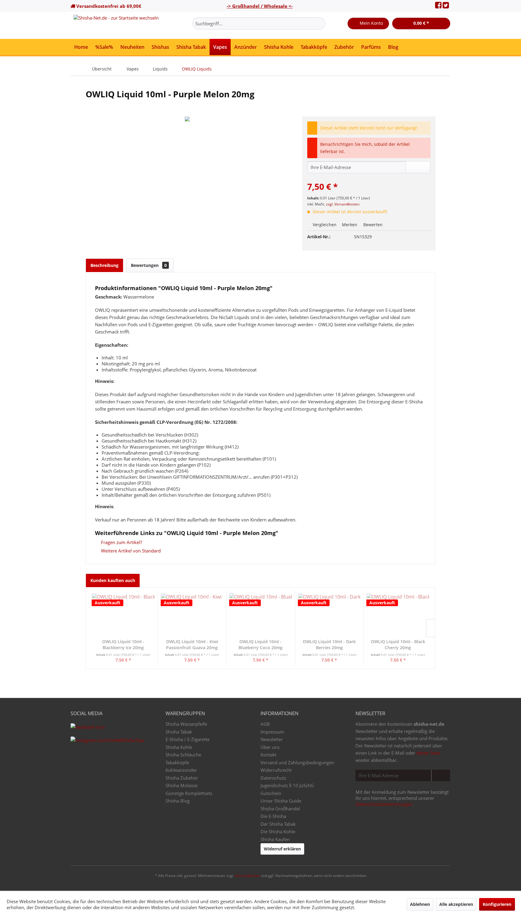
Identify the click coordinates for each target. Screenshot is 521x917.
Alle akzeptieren (456, 904)
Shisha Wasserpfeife (186, 724)
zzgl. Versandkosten (342, 204)
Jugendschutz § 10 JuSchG (287, 785)
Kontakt (268, 755)
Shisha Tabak (179, 732)
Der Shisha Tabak (278, 824)
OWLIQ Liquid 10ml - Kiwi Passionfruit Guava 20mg (192, 644)
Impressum (272, 732)
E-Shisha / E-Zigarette (188, 739)
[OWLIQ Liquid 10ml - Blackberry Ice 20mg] (123, 614)
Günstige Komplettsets (189, 793)
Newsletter (271, 739)
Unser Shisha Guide (280, 801)
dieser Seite (428, 753)
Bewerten (372, 224)
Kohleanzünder (181, 770)
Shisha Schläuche (183, 755)
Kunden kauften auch (112, 580)
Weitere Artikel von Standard (130, 551)
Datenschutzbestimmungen (383, 804)
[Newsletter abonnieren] (440, 775)
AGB (265, 724)
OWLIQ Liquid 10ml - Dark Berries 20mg (329, 644)
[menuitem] (258, 23)
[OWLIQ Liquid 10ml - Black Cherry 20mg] (398, 614)
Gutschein (270, 793)
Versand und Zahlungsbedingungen (297, 762)
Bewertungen (149, 265)
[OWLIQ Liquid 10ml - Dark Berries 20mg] (329, 614)
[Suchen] (319, 23)
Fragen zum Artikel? (121, 542)
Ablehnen (420, 904)
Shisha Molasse (181, 785)
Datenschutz (273, 778)
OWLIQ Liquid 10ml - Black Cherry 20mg (398, 644)
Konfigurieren (497, 904)
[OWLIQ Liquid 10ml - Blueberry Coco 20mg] (260, 614)
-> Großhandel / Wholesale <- (260, 6)
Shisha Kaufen (275, 839)
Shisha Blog (178, 801)
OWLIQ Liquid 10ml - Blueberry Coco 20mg (260, 644)
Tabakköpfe (177, 762)
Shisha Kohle (179, 747)
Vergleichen (323, 224)
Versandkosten (247, 875)
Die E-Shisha (273, 816)
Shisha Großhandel (280, 809)
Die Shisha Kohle (277, 831)
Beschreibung (104, 265)
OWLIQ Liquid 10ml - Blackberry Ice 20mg (123, 644)
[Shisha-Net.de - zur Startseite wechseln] (116, 25)
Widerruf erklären (282, 849)
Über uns (269, 747)
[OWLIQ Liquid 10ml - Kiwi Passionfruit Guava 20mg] (192, 614)
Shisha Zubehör (182, 778)
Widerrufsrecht (276, 770)
